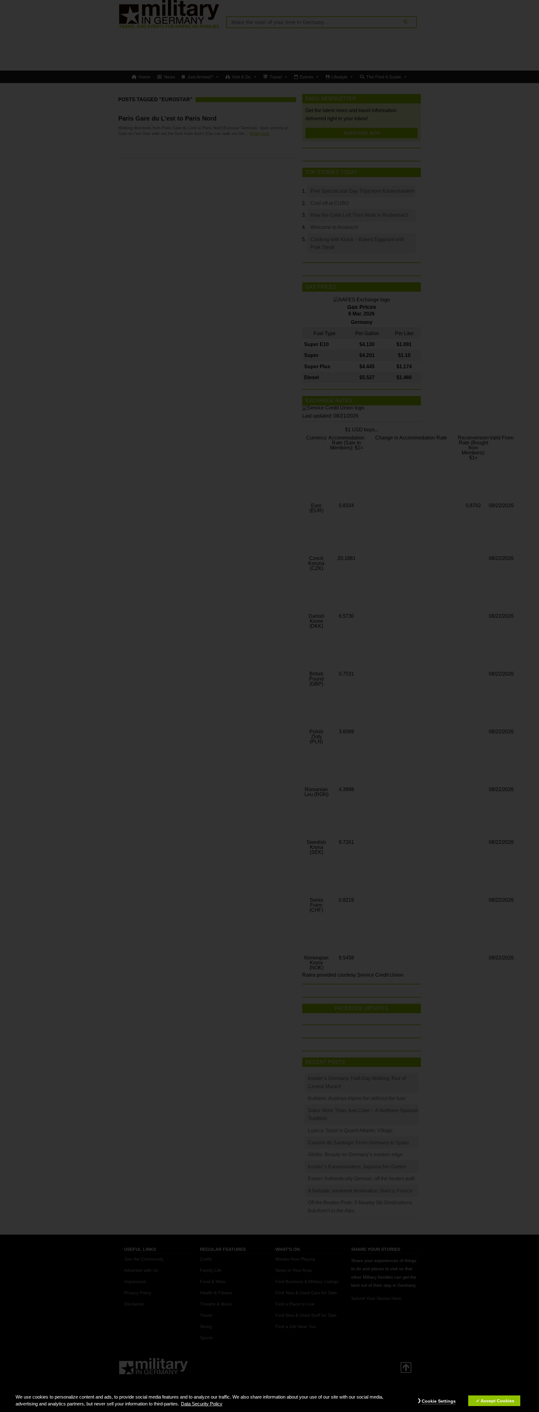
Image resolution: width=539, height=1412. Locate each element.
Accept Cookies (497, 1400)
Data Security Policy (201, 1403)
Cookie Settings (439, 1401)
